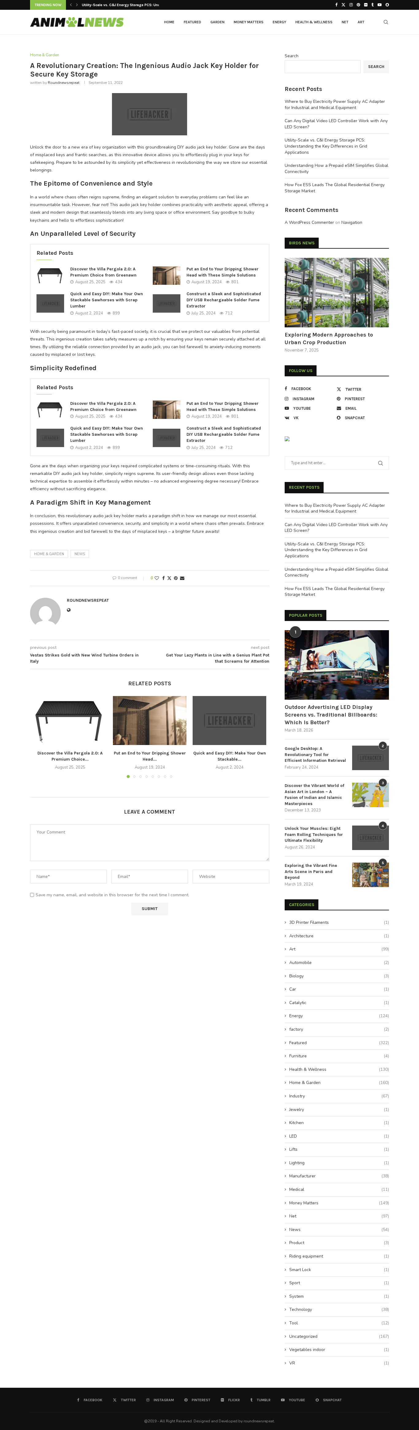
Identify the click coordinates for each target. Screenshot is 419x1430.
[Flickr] (365, 5)
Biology (339, 976)
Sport (339, 1283)
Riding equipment (339, 1256)
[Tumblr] (372, 5)
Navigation (351, 222)
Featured (192, 22)
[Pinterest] (358, 5)
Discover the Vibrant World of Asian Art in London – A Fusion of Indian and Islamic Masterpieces (314, 794)
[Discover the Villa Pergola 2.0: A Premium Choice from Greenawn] (50, 275)
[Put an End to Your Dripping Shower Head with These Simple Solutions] (166, 275)
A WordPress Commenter (309, 222)
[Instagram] (351, 5)
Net (345, 22)
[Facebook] (336, 5)
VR (339, 1363)
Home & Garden (49, 554)
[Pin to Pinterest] (176, 578)
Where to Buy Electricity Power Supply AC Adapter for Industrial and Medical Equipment (335, 105)
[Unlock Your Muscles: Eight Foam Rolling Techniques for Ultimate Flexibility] (370, 838)
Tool (339, 1323)
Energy (279, 22)
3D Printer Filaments (339, 922)
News (339, 1229)
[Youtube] (380, 5)
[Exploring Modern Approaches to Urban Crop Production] (337, 292)
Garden (217, 22)
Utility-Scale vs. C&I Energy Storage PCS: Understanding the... (135, 5)
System (339, 1296)
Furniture (339, 1056)
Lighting (339, 1163)
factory (339, 1029)
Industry (339, 1096)
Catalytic (339, 1003)
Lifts (339, 1149)
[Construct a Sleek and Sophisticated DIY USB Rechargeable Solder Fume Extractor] (166, 303)
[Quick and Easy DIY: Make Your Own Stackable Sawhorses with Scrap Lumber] (50, 303)
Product (339, 1243)
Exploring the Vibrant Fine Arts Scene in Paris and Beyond (311, 871)
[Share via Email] (182, 578)
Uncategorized (339, 1336)
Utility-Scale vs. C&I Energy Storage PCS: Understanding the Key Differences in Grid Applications (326, 146)
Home (169, 22)
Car (339, 989)
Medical (339, 1189)
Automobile (339, 962)
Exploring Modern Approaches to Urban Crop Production (329, 338)
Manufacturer (339, 1176)
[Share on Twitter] (169, 578)
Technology (339, 1309)
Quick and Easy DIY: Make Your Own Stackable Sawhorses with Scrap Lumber (106, 300)
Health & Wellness (314, 22)
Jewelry (339, 1109)
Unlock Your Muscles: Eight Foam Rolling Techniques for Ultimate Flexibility (314, 834)
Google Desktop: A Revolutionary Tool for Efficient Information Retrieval (315, 754)
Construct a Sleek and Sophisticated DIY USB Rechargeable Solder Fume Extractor (223, 300)
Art (361, 22)
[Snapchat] (387, 5)
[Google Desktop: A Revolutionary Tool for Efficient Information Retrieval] (370, 758)
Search (291, 56)
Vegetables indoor (339, 1350)
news (80, 554)
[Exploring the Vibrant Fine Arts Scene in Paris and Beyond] (370, 875)
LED (339, 1136)
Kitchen (339, 1123)
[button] (70, 5)
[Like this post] (157, 578)
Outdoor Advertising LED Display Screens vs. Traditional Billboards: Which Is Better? (331, 715)
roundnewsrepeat (63, 82)
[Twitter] (343, 5)
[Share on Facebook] (163, 578)
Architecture (339, 936)
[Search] (386, 22)
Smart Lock (339, 1270)
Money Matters (248, 22)
